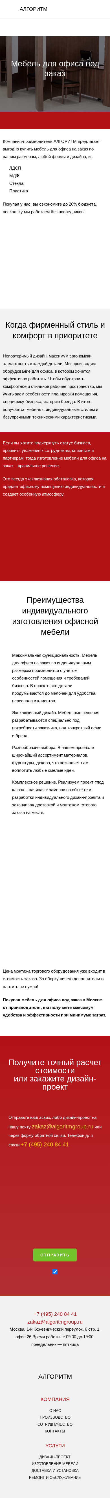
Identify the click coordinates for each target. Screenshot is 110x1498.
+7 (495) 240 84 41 (55, 1314)
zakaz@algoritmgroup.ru (55, 1322)
